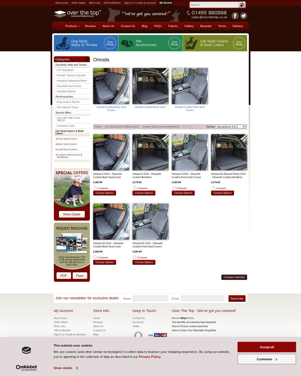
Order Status (79, 2)
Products (71, 26)
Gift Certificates (112, 2)
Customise (264, 359)
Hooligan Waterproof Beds (72, 80)
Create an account (145, 2)
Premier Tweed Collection (71, 75)
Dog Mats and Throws (69, 86)
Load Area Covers (67, 149)
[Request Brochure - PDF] (63, 275)
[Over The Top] (57, 26)
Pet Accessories (64, 96)
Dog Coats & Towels (68, 102)
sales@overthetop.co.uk (209, 17)
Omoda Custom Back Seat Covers (111, 109)
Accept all (267, 347)
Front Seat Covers (67, 138)
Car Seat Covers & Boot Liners (69, 132)
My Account (61, 2)
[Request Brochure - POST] (80, 275)
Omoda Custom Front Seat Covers (190, 109)
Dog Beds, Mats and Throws (71, 64)
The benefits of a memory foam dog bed (194, 322)
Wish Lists (94, 2)
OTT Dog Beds (65, 70)
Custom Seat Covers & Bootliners (69, 156)
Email (175, 298)
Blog (183, 318)
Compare (103, 188)
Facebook (138, 322)
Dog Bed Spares (66, 91)
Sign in (128, 2)
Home (97, 126)
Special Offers (63, 112)
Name (127, 298)
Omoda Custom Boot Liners (150, 107)
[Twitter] (243, 15)
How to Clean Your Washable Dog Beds (194, 330)
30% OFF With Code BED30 (68, 119)
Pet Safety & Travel (67, 107)
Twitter (136, 326)
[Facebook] (235, 15)
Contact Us (138, 318)
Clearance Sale (66, 125)
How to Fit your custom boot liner (190, 326)
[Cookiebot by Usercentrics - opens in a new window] (26, 368)
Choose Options (105, 193)
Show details (63, 368)
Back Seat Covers (67, 144)
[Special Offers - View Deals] (72, 219)
